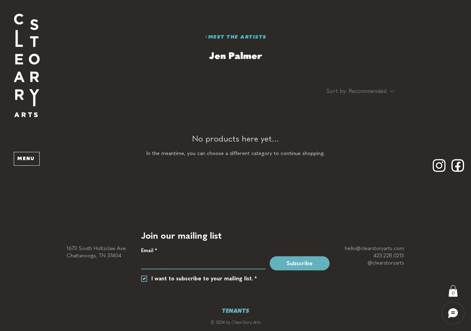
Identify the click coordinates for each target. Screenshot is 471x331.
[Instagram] (439, 165)
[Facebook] (457, 165)
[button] (27, 65)
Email (149, 251)
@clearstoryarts (386, 263)
